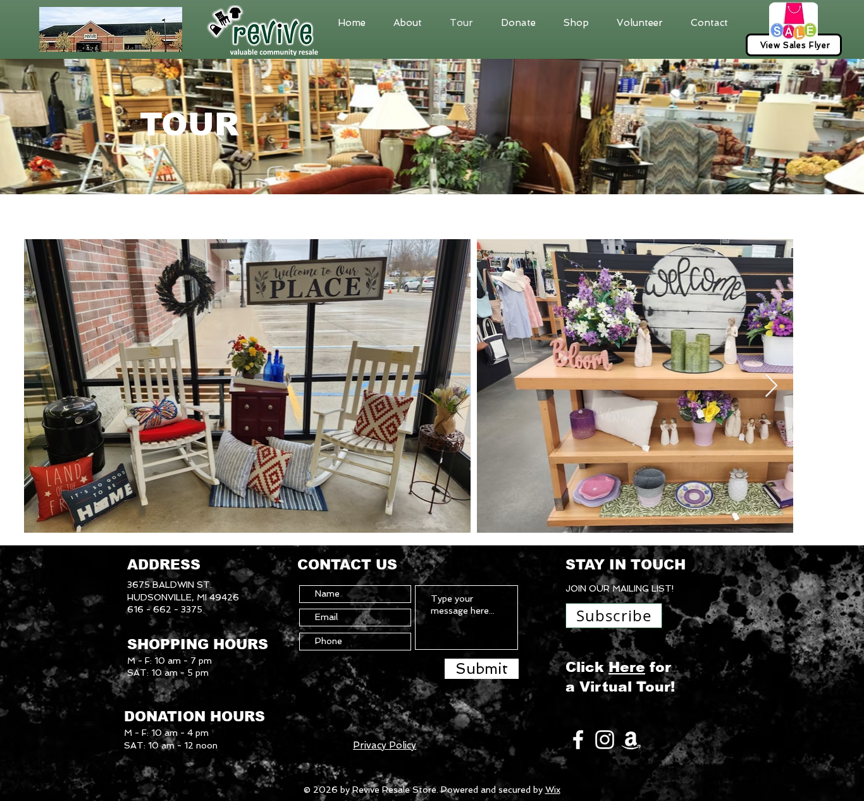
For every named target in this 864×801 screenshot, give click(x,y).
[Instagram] (604, 739)
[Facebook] (578, 739)
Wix (552, 790)
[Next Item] (771, 386)
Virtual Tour (624, 687)
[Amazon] (631, 739)
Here (626, 667)
